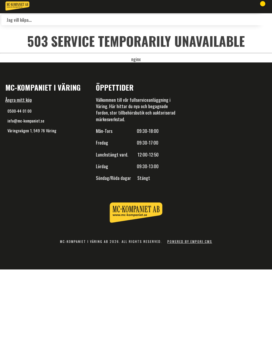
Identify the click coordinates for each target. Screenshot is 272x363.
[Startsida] (17, 6)
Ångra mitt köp (18, 99)
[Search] (265, 20)
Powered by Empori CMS (189, 241)
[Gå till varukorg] (260, 6)
